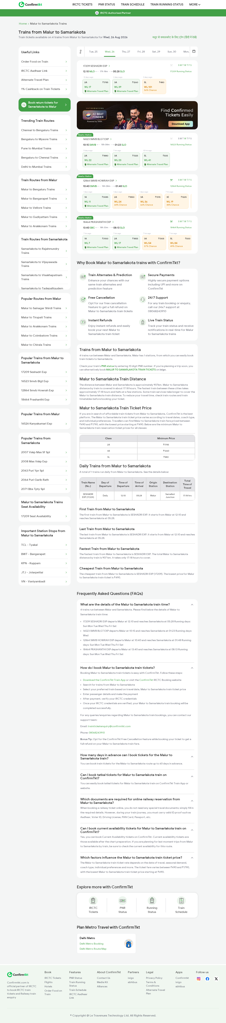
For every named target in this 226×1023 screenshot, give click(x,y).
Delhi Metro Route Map (93, 948)
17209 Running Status (181, 71)
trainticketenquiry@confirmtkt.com (109, 726)
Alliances (102, 986)
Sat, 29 (156, 51)
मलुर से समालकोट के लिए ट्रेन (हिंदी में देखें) (175, 37)
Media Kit (102, 982)
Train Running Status (166, 4)
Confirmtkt (182, 978)
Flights (48, 982)
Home (23, 23)
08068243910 (97, 732)
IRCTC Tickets (82, 4)
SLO (122, 71)
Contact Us (103, 978)
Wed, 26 (109, 51)
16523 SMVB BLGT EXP (96, 139)
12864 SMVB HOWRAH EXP (98, 180)
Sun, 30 (172, 51)
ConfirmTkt (146, 680)
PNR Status (106, 4)
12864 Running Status (181, 186)
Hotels (48, 986)
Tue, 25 (93, 51)
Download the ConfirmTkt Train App (104, 680)
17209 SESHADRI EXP (95, 66)
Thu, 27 (126, 51)
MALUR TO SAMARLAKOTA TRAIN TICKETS (131, 369)
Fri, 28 (141, 51)
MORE (193, 4)
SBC (92, 227)
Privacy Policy (154, 978)
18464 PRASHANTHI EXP (97, 222)
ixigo (131, 978)
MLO (92, 71)
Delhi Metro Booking (91, 943)
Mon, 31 (187, 51)
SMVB (92, 144)
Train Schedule (132, 4)
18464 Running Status (181, 227)
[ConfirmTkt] (17, 976)
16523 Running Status (181, 144)
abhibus (132, 982)
